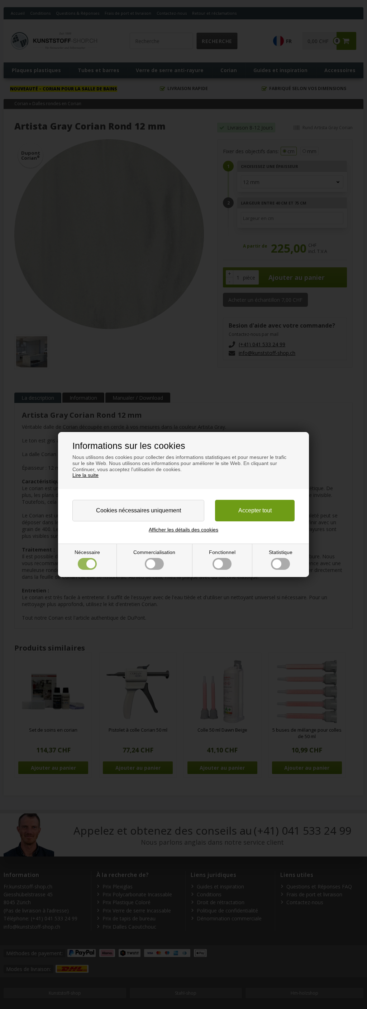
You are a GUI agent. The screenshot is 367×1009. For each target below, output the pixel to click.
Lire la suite (85, 475)
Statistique (280, 552)
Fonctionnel (222, 552)
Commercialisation (154, 552)
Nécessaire (87, 552)
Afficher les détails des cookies (183, 529)
